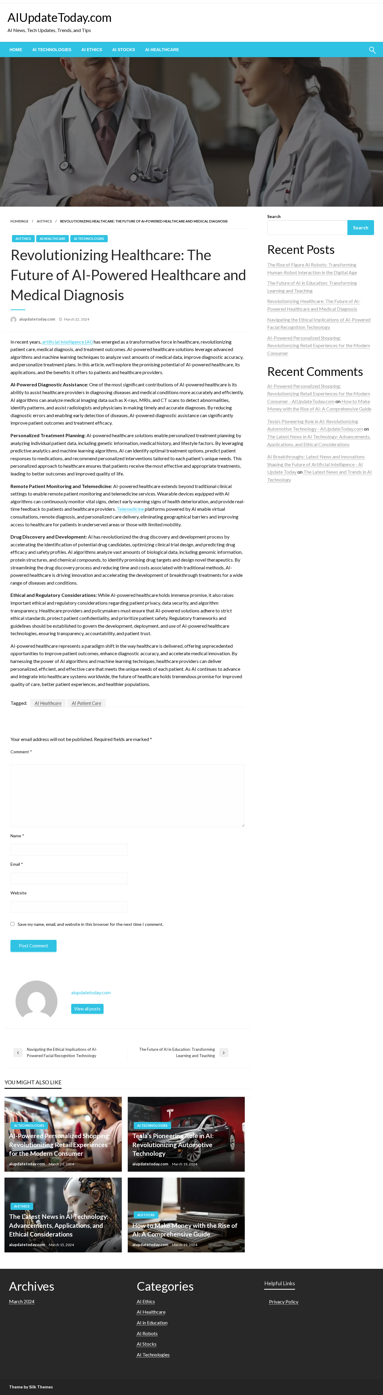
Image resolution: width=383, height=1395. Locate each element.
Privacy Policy (283, 1301)
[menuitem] (15, 49)
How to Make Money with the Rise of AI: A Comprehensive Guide (185, 1230)
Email (16, 864)
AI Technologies (51, 49)
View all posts (87, 1008)
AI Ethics (91, 49)
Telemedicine (131, 509)
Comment (21, 751)
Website (18, 892)
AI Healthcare (162, 49)
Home (16, 49)
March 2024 (21, 1301)
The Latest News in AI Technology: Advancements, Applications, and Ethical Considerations (58, 1225)
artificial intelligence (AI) (67, 341)
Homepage (19, 221)
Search (274, 216)
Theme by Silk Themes (31, 1386)
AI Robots (147, 1333)
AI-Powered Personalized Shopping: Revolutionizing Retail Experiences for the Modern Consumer (59, 1144)
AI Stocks (123, 49)
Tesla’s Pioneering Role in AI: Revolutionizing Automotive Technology (173, 1144)
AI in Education (152, 1322)
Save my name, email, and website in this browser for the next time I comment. (90, 924)
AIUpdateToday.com (59, 17)
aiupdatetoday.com (37, 319)
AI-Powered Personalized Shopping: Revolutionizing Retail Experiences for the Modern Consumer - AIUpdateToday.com (318, 393)
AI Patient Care (86, 703)
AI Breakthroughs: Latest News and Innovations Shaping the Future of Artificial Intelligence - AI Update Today (316, 464)
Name (17, 835)
